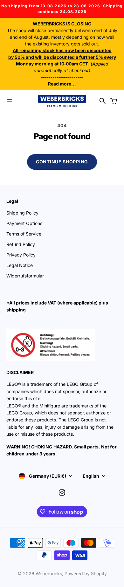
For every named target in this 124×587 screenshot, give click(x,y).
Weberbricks (49, 573)
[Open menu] (9, 100)
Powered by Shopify (86, 573)
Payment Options (24, 223)
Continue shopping (62, 161)
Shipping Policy (22, 212)
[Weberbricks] (62, 100)
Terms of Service (23, 233)
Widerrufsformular (25, 275)
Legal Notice (19, 265)
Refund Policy (20, 244)
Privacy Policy (21, 254)
